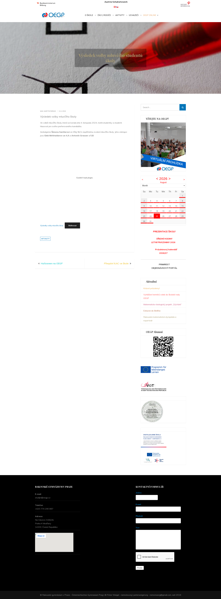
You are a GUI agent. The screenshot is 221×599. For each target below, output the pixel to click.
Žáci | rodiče (104, 15)
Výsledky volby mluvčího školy (51, 226)
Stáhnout (72, 225)
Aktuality (45, 239)
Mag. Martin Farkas (48, 111)
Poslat (139, 568)
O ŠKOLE (89, 15)
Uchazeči (134, 15)
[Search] (182, 107)
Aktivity (119, 15)
